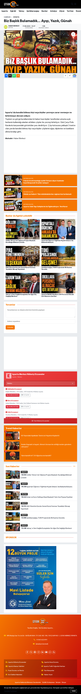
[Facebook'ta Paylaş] (6, 75)
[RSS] (54, 652)
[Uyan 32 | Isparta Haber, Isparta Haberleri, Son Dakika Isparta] (11, 4)
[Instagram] (38, 652)
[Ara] (72, 4)
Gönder (10, 327)
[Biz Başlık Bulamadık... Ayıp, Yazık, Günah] (40, 51)
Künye (64, 682)
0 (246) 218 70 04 (13, 406)
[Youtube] (46, 652)
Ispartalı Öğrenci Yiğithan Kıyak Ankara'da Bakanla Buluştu (46, 487)
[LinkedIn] (42, 652)
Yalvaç (21, 11)
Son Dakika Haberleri (15, 674)
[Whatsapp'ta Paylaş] (14, 75)
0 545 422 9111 (42, 640)
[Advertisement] (40, 94)
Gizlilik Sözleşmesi (48, 682)
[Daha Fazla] (18, 75)
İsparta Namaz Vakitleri (16, 666)
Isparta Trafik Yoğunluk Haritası (54, 666)
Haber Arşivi (48, 674)
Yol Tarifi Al (26, 395)
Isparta (5, 11)
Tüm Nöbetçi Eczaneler (41, 421)
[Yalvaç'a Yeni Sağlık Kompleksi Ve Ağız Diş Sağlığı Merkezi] (23, 283)
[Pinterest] (35, 652)
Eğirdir (13, 11)
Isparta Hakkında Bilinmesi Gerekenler (28, 682)
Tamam (74, 691)
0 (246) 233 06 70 (13, 395)
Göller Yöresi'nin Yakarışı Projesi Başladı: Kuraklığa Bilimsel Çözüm (46, 476)
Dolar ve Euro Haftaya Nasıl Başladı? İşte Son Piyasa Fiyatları (47, 497)
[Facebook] (27, 652)
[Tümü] (74, 466)
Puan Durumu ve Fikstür (16, 670)
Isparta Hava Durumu (51, 662)
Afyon (61, 11)
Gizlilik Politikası (10, 691)
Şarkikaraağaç (33, 11)
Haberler (7, 17)
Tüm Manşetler (49, 670)
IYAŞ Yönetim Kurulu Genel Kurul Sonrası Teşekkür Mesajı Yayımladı (45, 507)
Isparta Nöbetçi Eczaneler (17, 662)
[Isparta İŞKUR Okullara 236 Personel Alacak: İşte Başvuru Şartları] (58, 283)
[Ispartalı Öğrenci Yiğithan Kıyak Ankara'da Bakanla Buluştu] (58, 229)
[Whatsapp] (50, 652)
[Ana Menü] (75, 4)
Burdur (45, 11)
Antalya (53, 11)
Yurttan (70, 11)
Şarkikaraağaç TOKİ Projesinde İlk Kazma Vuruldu (43, 518)
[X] (31, 652)
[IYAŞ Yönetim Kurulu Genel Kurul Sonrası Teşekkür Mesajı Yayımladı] (23, 256)
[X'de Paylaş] (10, 75)
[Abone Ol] (74, 75)
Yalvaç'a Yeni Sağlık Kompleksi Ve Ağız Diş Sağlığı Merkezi (46, 528)
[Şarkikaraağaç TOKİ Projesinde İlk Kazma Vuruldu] (58, 256)
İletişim (58, 682)
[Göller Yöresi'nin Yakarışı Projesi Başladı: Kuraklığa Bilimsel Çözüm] (23, 229)
